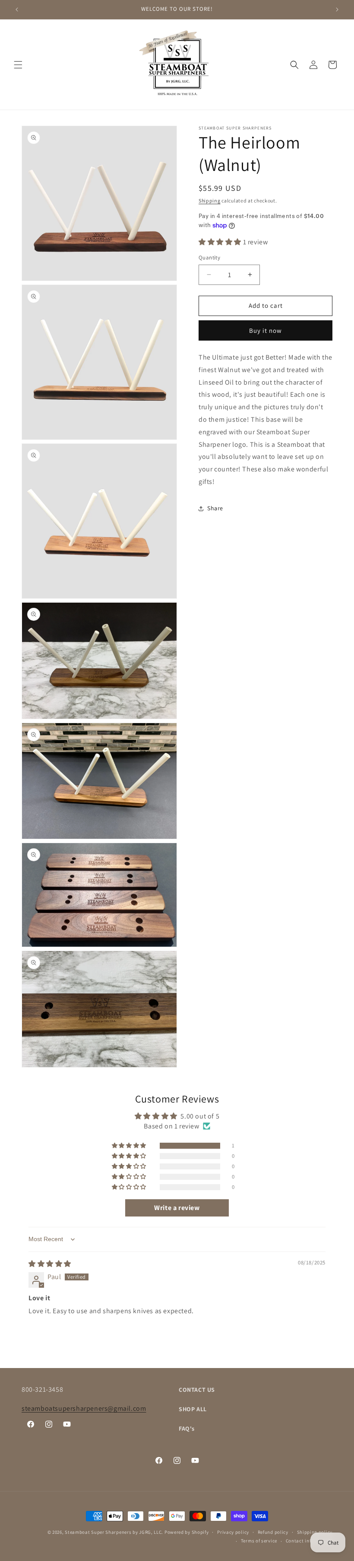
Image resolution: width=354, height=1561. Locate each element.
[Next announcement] (337, 9)
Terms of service (259, 1541)
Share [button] (215, 508)
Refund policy (273, 1532)
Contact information (309, 1541)
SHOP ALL (193, 1409)
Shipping (210, 200)
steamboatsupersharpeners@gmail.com (84, 1408)
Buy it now (265, 330)
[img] (49, 1263)
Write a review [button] (176, 1207)
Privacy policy (233, 1532)
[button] (18, 64)
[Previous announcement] (16, 9)
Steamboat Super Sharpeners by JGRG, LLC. (114, 1532)
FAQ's (187, 1428)
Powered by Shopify (186, 1532)
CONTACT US (197, 1390)
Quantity (209, 257)
